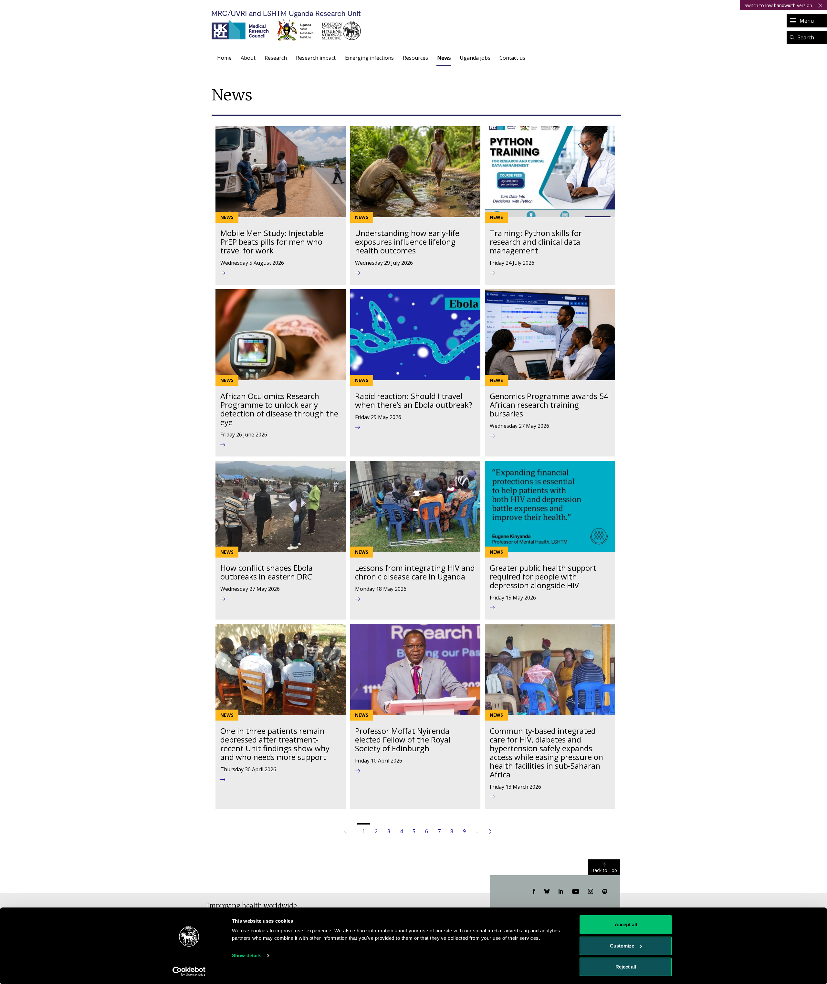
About (248, 57)
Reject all (625, 966)
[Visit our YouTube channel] (575, 891)
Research (276, 57)
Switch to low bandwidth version (778, 5)
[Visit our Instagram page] (590, 891)
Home (224, 57)
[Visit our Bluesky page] (547, 891)
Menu (807, 20)
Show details (246, 955)
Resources (415, 57)
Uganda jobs (475, 57)
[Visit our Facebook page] (534, 891)
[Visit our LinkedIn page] (561, 891)
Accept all (626, 924)
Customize (622, 945)
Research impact (316, 57)
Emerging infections (369, 57)
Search (806, 37)
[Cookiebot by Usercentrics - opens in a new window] (189, 971)
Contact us (512, 57)
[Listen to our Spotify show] (604, 891)
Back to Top (604, 870)
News (444, 57)
